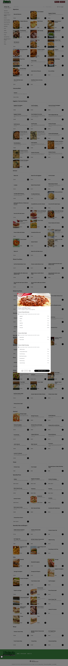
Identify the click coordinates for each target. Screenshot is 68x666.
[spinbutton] (26, 371)
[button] (1, 656)
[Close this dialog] (49, 294)
